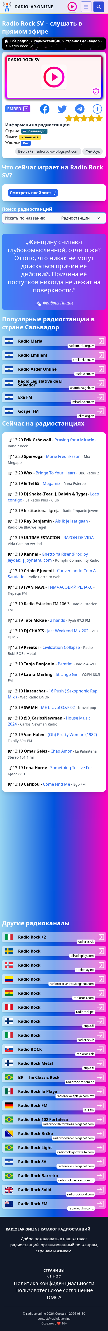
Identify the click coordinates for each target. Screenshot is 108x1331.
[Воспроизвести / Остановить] (72, 6)
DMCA (54, 1297)
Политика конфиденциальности (54, 1283)
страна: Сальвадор (83, 41)
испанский (30, 137)
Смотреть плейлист (31, 192)
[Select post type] (79, 218)
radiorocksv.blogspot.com (56, 151)
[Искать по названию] (54, 218)
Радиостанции (47, 41)
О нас (54, 1276)
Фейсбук (92, 151)
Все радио (19, 41)
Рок (26, 143)
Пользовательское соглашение (54, 1290)
